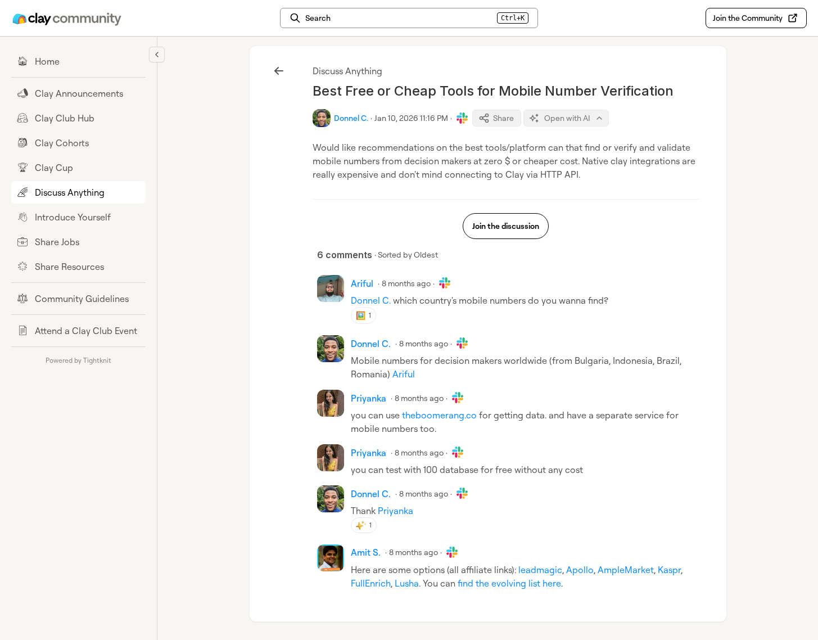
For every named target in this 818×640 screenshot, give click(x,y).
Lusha (407, 583)
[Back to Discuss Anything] (279, 71)
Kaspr (669, 569)
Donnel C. (371, 300)
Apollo (580, 569)
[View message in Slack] (462, 118)
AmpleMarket (626, 569)
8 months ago (406, 283)
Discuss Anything (347, 70)
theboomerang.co (439, 415)
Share (503, 118)
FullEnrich (371, 583)
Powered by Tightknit (78, 360)
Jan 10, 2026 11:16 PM (411, 118)
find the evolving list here (509, 583)
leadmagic (540, 569)
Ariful (403, 374)
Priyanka (395, 510)
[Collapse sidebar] (157, 54)
